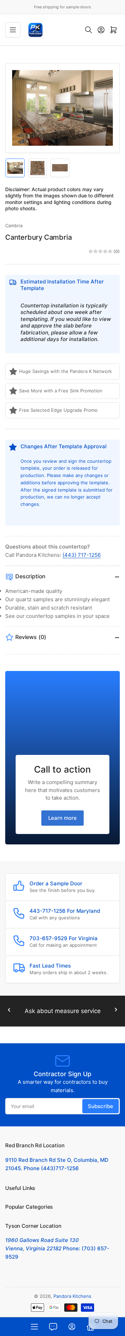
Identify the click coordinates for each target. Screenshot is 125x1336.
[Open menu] (12, 29)
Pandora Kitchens (72, 1296)
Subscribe (100, 1106)
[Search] (88, 29)
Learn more (62, 818)
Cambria (14, 225)
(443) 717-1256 (81, 555)
